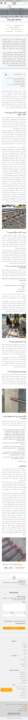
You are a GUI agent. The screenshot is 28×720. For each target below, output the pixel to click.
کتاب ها (25, 662)
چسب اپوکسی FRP (23, 674)
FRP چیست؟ (24, 691)
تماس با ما (25, 653)
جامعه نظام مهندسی (23, 664)
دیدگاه (23, 602)
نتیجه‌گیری (22, 86)
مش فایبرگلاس (24, 680)
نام (24, 613)
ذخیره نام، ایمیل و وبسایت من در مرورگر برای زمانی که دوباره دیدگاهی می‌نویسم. (14, 622)
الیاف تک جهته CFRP (23, 672)
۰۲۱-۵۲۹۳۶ (18, 1)
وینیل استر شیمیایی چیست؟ (18, 83)
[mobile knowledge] (2, 3)
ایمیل (11, 613)
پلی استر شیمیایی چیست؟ (19, 81)
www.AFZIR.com (18, 718)
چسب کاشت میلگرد (23, 678)
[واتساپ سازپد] (5, 3)
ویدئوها (25, 657)
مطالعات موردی (24, 645)
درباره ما (25, 651)
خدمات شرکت (24, 643)
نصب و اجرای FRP (24, 693)
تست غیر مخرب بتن (23, 695)
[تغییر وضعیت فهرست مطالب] (23, 74)
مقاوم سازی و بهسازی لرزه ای (13, 27)
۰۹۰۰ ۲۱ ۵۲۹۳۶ (10, 1)
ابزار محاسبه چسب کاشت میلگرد (21, 686)
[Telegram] (11, 568)
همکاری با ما (25, 649)
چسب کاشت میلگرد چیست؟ (18, 80)
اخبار (26, 668)
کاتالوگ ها (25, 647)
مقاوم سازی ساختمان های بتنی (22, 689)
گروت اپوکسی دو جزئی (23, 683)
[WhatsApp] (8, 568)
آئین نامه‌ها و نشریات (23, 659)
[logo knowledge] (14, 3)
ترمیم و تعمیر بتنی (24, 697)
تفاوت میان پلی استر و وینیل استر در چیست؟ (15, 84)
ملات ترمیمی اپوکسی (23, 676)
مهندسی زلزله (24, 666)
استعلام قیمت (6, 690)
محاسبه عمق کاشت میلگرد (18, 525)
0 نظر (6, 29)
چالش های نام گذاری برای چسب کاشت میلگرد (15, 78)
